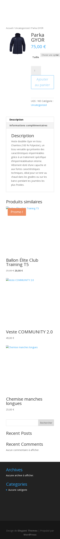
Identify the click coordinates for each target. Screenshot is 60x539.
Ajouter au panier (42, 82)
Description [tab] (16, 119)
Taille (35, 57)
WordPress (30, 534)
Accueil (9, 28)
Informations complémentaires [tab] (28, 125)
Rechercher (46, 422)
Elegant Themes (28, 530)
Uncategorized (22, 28)
